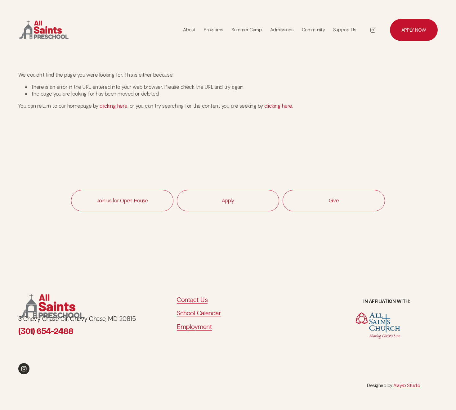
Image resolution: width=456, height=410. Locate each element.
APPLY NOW (413, 30)
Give (334, 200)
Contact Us (192, 300)
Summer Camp (246, 30)
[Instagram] (373, 30)
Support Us (344, 30)
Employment (194, 327)
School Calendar (199, 313)
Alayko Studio (406, 386)
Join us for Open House (122, 200)
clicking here (113, 105)
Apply (228, 200)
